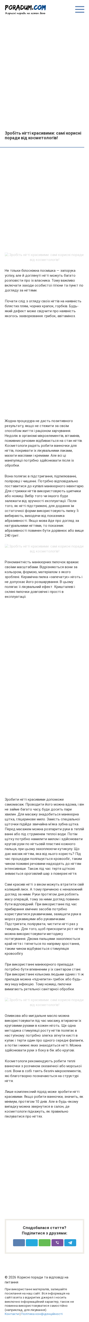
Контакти (12, 1314)
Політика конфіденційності (42, 1314)
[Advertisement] (44, 72)
